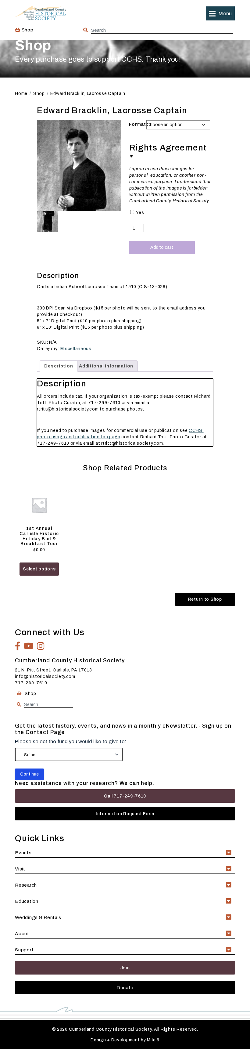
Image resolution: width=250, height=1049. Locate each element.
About (22, 933)
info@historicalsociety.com (45, 676)
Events (23, 852)
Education (26, 901)
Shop (26, 29)
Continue (29, 774)
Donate (125, 987)
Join (125, 967)
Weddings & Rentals (38, 917)
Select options (39, 569)
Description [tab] (58, 366)
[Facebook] (18, 646)
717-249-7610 (31, 683)
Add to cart (161, 247)
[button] (220, 13)
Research (26, 885)
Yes (140, 212)
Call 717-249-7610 (125, 796)
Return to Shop (205, 599)
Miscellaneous (75, 348)
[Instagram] (41, 646)
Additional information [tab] (106, 366)
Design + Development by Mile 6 (125, 1040)
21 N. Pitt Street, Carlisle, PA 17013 (53, 670)
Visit (20, 868)
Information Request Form (125, 814)
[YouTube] (29, 646)
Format (137, 124)
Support (24, 949)
